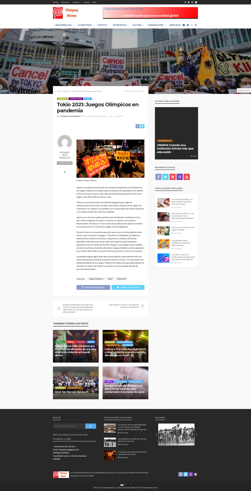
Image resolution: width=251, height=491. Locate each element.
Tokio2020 (119, 116)
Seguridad (127, 345)
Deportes (62, 99)
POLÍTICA (102, 25)
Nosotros (76, 2)
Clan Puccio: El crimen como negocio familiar (183, 228)
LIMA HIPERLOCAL (63, 25)
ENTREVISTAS (119, 25)
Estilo (94, 2)
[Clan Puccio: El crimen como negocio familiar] (164, 230)
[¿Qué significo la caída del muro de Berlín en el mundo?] (110, 442)
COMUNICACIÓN (155, 25)
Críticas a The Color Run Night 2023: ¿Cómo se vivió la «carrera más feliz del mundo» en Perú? (125, 352)
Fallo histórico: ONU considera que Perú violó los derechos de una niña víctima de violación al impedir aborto (75, 351)
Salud (88, 99)
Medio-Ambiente (136, 381)
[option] (176, 133)
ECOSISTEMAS (85, 25)
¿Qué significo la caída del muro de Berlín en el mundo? (132, 440)
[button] (156, 434)
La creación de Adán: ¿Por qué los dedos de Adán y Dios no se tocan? (182, 201)
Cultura (136, 25)
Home (59, 91)
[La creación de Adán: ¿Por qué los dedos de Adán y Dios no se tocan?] (164, 202)
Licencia (86, 2)
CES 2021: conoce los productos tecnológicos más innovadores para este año (183, 257)
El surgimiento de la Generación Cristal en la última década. (181, 242)
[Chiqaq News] (67, 13)
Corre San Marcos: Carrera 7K (72, 392)
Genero (70, 342)
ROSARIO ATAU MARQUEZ (70, 116)
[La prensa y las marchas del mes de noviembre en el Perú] (110, 455)
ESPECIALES (175, 25)
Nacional (81, 342)
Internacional (76, 99)
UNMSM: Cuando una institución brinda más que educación (175, 148)
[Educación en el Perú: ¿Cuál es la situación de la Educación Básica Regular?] (164, 216)
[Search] (196, 25)
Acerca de (65, 2)
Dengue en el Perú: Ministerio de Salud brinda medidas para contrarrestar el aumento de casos (124, 388)
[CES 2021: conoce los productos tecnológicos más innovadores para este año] (164, 258)
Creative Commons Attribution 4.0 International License (136, 488)
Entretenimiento (124, 342)
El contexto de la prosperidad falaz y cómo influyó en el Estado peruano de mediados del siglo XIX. (132, 427)
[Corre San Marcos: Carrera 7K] (76, 382)
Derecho (60, 342)
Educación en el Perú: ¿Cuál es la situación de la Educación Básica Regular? (183, 215)
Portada (55, 2)
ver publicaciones (65, 163)
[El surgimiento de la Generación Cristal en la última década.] (164, 244)
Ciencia (109, 381)
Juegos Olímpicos (102, 116)
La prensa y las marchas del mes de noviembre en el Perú (132, 453)
